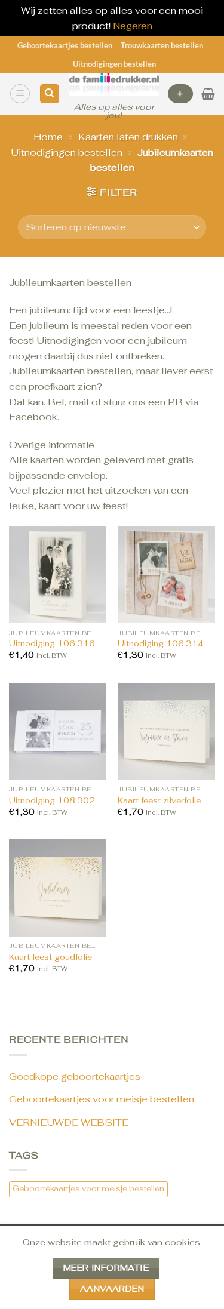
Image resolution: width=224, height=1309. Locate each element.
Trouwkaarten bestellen (162, 45)
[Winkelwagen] (208, 94)
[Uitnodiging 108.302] (57, 731)
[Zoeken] (49, 94)
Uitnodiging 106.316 (52, 644)
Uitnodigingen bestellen (114, 64)
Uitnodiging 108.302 (52, 801)
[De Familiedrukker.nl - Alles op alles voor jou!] (114, 84)
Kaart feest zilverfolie (159, 801)
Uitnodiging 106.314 (160, 644)
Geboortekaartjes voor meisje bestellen (101, 1099)
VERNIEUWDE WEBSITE (68, 1122)
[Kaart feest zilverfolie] (166, 731)
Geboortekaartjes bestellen (64, 45)
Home (48, 137)
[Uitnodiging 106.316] (57, 574)
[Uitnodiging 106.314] (166, 574)
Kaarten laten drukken (128, 137)
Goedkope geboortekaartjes (74, 1076)
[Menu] (20, 93)
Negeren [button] (132, 26)
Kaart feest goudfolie (50, 957)
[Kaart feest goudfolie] (57, 888)
